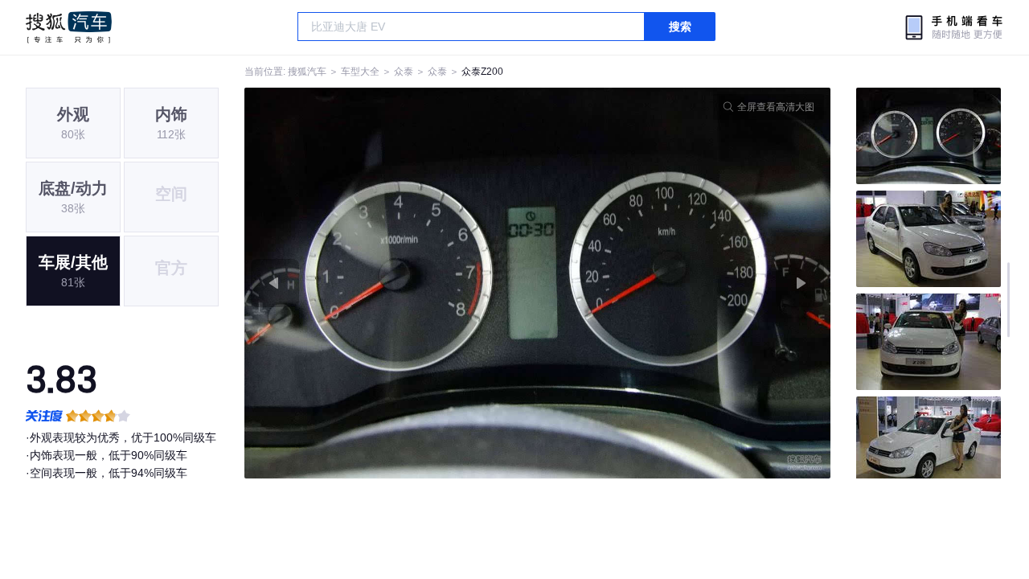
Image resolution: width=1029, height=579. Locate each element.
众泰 (403, 71)
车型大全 (360, 71)
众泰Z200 (482, 71)
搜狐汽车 (69, 27)
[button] (391, 283)
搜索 (680, 26)
